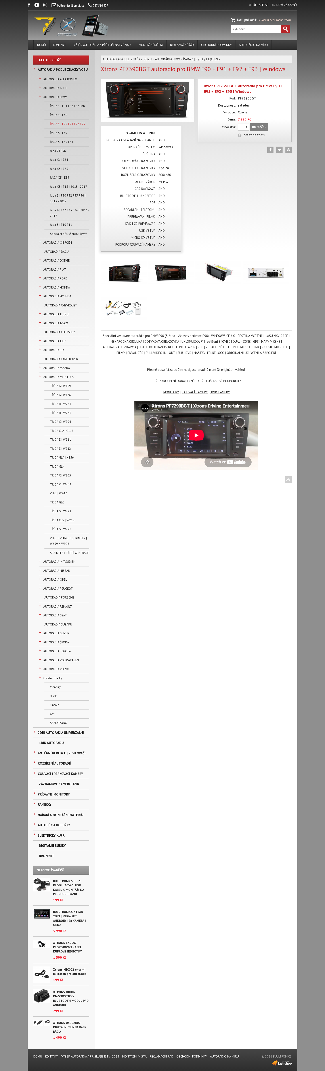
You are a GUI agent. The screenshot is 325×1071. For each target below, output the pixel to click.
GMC (53, 714)
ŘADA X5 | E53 (59, 178)
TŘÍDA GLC (57, 502)
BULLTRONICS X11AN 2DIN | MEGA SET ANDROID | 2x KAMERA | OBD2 (69, 918)
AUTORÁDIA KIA (53, 350)
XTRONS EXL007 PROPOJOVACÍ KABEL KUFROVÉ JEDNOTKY (67, 947)
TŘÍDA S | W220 (60, 529)
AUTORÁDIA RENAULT (57, 606)
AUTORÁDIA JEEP (54, 341)
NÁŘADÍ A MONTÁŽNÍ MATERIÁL (61, 815)
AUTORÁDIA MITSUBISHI (59, 562)
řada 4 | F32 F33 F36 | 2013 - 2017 (69, 213)
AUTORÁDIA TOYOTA (57, 651)
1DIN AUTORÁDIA (51, 743)
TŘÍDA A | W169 (60, 386)
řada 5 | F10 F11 (61, 225)
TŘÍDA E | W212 (60, 449)
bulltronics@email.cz (70, 6)
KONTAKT (59, 45)
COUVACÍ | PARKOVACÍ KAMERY (60, 774)
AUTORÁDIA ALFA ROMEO (60, 79)
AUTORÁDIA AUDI (55, 88)
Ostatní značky (52, 678)
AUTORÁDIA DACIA (56, 252)
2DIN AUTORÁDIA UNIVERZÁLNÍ (61, 733)
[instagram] (47, 6)
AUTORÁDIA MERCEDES (58, 377)
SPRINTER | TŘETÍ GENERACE (69, 553)
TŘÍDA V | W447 (60, 484)
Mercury (55, 687)
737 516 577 (100, 6)
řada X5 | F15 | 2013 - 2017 (68, 187)
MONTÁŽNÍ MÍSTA (151, 45)
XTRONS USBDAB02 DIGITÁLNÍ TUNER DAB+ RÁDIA (69, 1027)
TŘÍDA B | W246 (60, 413)
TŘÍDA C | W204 (60, 422)
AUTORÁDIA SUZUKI (56, 633)
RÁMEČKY (44, 804)
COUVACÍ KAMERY (195, 392)
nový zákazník (286, 5)
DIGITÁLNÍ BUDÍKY (52, 845)
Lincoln (54, 705)
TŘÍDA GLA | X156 (62, 457)
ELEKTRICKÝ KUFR (51, 835)
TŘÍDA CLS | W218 (62, 520)
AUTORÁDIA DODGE (56, 260)
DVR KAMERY (220, 392)
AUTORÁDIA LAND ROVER (61, 359)
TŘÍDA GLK (57, 467)
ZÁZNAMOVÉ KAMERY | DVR (59, 784)
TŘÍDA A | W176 (60, 395)
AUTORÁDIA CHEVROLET (60, 305)
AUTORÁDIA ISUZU (56, 314)
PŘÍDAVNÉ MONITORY (54, 794)
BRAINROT (46, 856)
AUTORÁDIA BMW (55, 97)
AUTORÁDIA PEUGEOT (58, 589)
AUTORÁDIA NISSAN (56, 571)
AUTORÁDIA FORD (55, 278)
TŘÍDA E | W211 (60, 440)
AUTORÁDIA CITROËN (57, 243)
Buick (53, 696)
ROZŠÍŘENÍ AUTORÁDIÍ (54, 763)
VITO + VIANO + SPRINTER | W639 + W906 (68, 541)
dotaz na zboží (254, 135)
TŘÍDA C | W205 (60, 475)
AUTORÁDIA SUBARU (58, 624)
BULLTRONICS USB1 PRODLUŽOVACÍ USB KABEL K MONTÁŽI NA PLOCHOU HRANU (68, 887)
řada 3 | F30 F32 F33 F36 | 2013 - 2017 (68, 198)
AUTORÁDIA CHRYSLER (59, 332)
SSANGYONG (58, 723)
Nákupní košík (247, 20)
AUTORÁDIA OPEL (55, 579)
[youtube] (38, 6)
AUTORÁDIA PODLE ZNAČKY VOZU (63, 69)
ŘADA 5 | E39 (58, 133)
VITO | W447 (58, 493)
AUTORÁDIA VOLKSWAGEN (61, 660)
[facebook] (31, 6)
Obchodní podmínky (216, 45)
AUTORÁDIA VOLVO (56, 669)
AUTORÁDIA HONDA (56, 287)
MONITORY (171, 392)
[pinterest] (288, 150)
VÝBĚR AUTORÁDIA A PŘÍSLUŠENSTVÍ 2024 (102, 45)
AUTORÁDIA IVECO (55, 323)
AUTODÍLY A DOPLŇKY (54, 825)
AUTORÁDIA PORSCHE (59, 597)
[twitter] (279, 150)
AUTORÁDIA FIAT (54, 270)
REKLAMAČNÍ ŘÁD (182, 45)
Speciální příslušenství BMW (68, 234)
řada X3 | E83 (59, 169)
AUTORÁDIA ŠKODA (56, 642)
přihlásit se (260, 5)
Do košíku (259, 127)
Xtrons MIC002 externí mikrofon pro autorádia (69, 972)
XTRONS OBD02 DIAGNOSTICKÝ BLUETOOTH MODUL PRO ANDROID (71, 998)
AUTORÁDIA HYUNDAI (57, 296)
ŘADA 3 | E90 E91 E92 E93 (67, 124)
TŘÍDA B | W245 (60, 404)
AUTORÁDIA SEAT (55, 615)
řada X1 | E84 (59, 160)
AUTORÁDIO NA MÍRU (253, 45)
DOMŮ (41, 45)
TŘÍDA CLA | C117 (61, 431)
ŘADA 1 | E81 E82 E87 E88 (67, 106)
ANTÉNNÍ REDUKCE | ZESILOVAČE (62, 753)
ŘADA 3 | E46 (58, 115)
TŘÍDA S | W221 (60, 511)
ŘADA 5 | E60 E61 (61, 142)
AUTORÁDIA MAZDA (56, 368)
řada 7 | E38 (58, 151)
